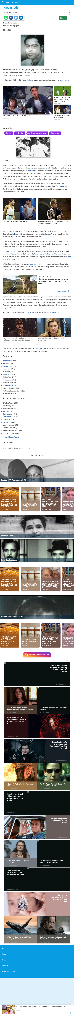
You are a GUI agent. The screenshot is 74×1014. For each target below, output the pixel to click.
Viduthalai (39, 349)
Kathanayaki (7, 361)
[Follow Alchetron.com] (37, 657)
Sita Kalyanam (62, 186)
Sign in (63, 18)
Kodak (48, 168)
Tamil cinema (64, 80)
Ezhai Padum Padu (9, 385)
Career (8, 133)
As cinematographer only (37, 133)
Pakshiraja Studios (33, 312)
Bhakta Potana (8, 417)
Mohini (28, 297)
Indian (29, 80)
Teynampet (18, 234)
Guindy (47, 234)
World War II (12, 251)
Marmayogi (32, 264)
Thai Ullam (7, 374)
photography (31, 171)
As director (19, 133)
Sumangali (6, 422)
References (55, 133)
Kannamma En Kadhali (42, 254)
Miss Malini (54, 254)
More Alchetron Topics (11, 437)
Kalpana (6, 411)
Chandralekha (8, 414)
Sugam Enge (7, 366)
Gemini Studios (10, 254)
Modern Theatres (55, 312)
